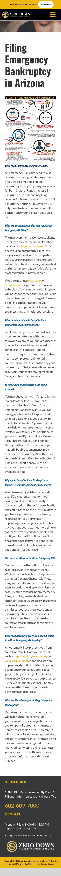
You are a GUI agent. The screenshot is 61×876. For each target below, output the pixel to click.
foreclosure (34, 280)
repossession (13, 285)
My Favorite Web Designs (43, 864)
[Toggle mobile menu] (51, 14)
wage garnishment (32, 246)
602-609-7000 (22, 805)
